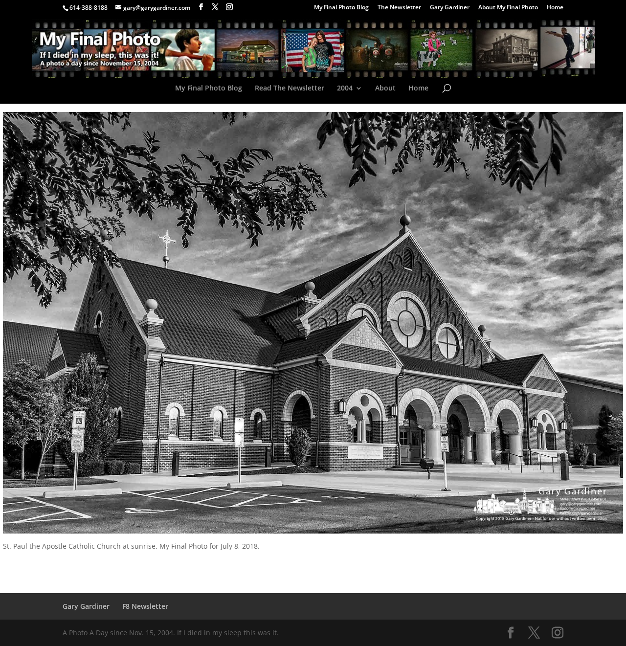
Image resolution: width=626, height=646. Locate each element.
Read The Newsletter (289, 88)
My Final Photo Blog (341, 7)
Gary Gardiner (450, 7)
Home (555, 7)
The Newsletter (399, 7)
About (385, 88)
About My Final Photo (508, 7)
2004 (345, 88)
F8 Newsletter (145, 606)
